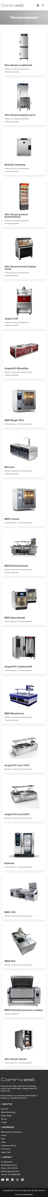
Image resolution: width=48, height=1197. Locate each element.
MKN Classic (11, 519)
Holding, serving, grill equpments (16, 69)
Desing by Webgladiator (24, 1194)
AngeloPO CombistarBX (18, 666)
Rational (9, 863)
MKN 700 (10, 912)
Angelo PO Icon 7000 (16, 765)
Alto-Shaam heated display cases (20, 267)
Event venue (5, 1149)
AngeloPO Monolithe (16, 368)
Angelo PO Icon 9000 (16, 814)
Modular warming (14, 164)
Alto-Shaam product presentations (16, 215)
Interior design (6, 1116)
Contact (4, 1122)
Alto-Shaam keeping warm (19, 115)
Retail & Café (6, 1152)
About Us (4, 1109)
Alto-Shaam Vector (15, 1059)
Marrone (9, 467)
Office (3, 1142)
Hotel (3, 1139)
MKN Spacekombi (14, 617)
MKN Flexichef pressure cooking (23, 1010)
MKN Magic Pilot (14, 420)
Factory (4, 1135)
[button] (38, 5)
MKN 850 (10, 961)
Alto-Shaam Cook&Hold (18, 65)
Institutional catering (8, 1145)
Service (4, 1119)
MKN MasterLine (14, 713)
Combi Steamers (10, 424)
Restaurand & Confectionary (11, 1132)
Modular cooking (10, 769)
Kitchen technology (8, 1112)
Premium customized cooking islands (18, 372)
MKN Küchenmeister (16, 565)
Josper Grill (11, 318)
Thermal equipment (11, 72)
